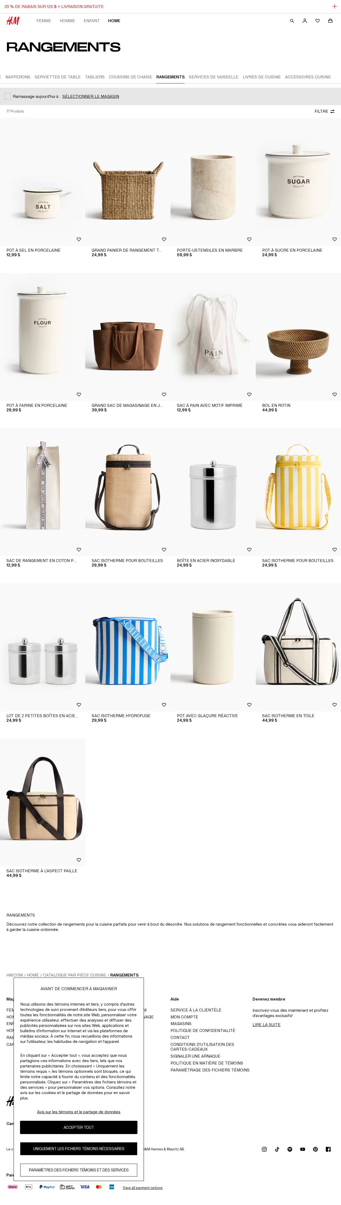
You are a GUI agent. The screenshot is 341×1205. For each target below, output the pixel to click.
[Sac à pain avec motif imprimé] (213, 337)
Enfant (92, 20)
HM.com (14, 975)
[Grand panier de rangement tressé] (127, 182)
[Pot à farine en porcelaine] (42, 337)
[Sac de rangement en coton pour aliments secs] (42, 492)
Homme (67, 20)
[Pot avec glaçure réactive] (213, 647)
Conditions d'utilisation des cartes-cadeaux (202, 1046)
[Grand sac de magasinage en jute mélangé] (127, 337)
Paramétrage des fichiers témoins (210, 1070)
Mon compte (184, 1017)
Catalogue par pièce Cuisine (74, 975)
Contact (180, 1037)
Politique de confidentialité (202, 1030)
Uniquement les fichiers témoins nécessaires (78, 1148)
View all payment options (143, 1188)
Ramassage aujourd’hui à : (36, 96)
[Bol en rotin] (298, 337)
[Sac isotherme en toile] (298, 647)
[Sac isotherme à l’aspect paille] (42, 802)
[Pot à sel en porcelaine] (42, 182)
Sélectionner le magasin (90, 96)
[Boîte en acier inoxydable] (213, 492)
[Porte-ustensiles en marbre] (213, 182)
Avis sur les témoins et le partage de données (78, 1112)
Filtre (321, 111)
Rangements (124, 975)
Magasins (181, 1023)
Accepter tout (79, 1127)
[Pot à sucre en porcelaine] (298, 182)
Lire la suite (267, 1024)
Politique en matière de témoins (206, 1063)
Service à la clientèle (195, 1010)
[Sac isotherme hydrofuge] (127, 647)
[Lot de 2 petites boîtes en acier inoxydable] (42, 647)
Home (114, 20)
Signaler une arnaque (195, 1056)
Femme (43, 20)
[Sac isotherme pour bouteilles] (127, 492)
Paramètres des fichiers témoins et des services (79, 1170)
